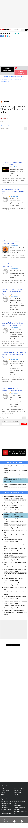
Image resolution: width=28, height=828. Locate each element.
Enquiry (2, 792)
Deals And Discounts (6, 813)
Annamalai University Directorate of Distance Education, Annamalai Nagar (14, 354)
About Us (3, 788)
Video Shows (4, 805)
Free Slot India (17, 792)
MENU (3, 121)
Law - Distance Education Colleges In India (15, 567)
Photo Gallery (17, 805)
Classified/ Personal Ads (20, 807)
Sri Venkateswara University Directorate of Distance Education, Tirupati (13, 191)
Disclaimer (16, 794)
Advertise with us (5, 790)
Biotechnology (4, 81)
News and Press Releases (7, 801)
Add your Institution (21, 72)
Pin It (12, 102)
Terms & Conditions (19, 788)
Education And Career (6, 803)
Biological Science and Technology (10, 79)
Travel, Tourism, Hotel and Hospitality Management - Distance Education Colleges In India (15, 612)
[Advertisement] (14, 14)
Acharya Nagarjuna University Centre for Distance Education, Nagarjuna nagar (12, 291)
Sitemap (3, 794)
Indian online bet (5, 807)
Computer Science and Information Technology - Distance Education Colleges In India (15, 521)
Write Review (14, 167)
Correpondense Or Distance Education (11, 76)
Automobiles (17, 809)
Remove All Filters (6, 126)
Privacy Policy (17, 790)
